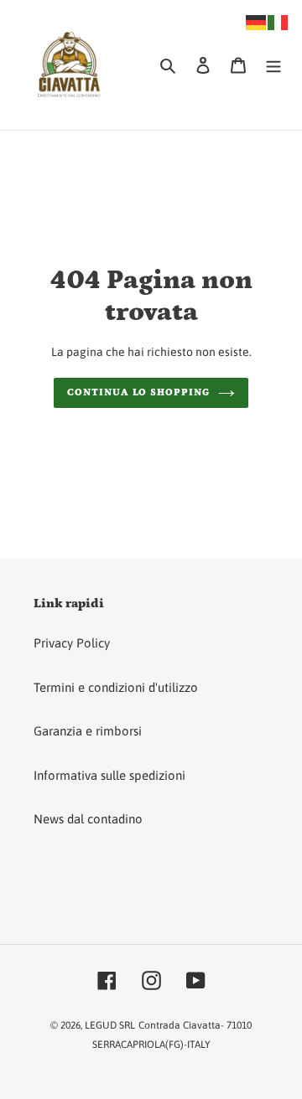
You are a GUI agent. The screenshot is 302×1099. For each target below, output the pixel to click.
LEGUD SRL (110, 1025)
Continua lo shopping (138, 392)
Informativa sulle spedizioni (109, 775)
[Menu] (273, 65)
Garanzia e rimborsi (88, 731)
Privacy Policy (72, 643)
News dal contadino (88, 819)
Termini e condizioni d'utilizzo (116, 687)
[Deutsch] (257, 21)
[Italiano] (278, 21)
